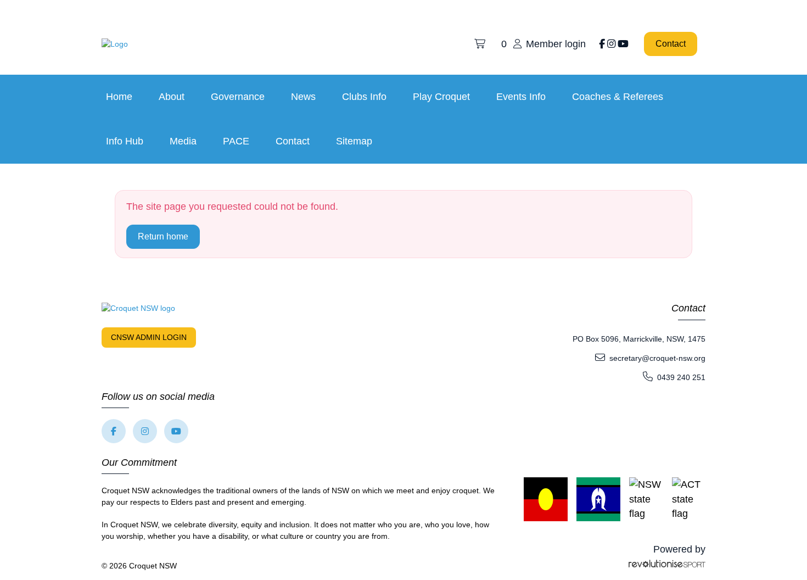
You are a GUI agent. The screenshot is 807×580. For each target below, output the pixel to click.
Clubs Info (364, 96)
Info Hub (124, 141)
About (171, 96)
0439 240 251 (681, 377)
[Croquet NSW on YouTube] (623, 44)
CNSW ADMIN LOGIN (149, 337)
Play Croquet (441, 96)
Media (183, 141)
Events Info (521, 96)
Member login (556, 43)
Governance (238, 96)
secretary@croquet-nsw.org (657, 358)
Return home (163, 236)
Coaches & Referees (617, 96)
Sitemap (354, 141)
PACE (236, 141)
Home (119, 96)
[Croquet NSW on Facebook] (602, 44)
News (303, 96)
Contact (670, 43)
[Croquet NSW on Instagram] (611, 44)
